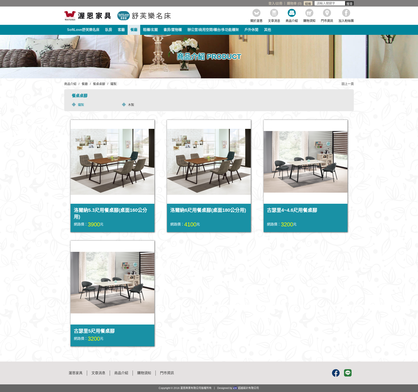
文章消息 (274, 20)
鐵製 (81, 104)
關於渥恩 (256, 20)
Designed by (238, 388)
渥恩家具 (76, 373)
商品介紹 (292, 20)
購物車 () (294, 3)
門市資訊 (327, 20)
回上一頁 (348, 84)
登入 (271, 3)
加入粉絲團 (346, 20)
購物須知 (309, 20)
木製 (131, 104)
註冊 (279, 3)
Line (347, 373)
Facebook (336, 373)
